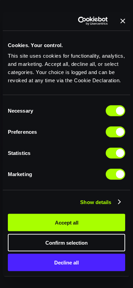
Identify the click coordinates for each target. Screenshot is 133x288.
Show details (95, 202)
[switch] (115, 132)
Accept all (66, 223)
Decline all (66, 262)
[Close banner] (122, 20)
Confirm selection (66, 242)
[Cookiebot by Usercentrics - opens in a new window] (81, 21)
